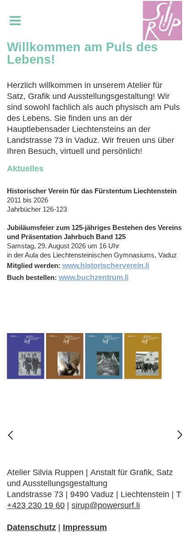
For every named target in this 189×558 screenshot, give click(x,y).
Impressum (85, 527)
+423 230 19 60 (36, 505)
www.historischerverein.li (105, 265)
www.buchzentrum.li (93, 277)
